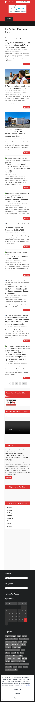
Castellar (9, 526)
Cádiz (25, 641)
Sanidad (25, 666)
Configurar (17, 698)
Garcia (22, 650)
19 (12, 616)
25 (9, 620)
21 (19, 616)
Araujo (19, 636)
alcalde (7, 636)
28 (19, 620)
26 (12, 620)
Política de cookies (24, 685)
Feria (19, 647)
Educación (8, 647)
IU (17, 653)
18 (9, 616)
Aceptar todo (18, 689)
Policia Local (15, 664)
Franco (17, 650)
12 (12, 613)
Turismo (15, 669)
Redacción (17, 49)
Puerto (15, 666)
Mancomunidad (17, 658)
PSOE (10, 666)
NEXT (24, 383)
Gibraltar (9, 507)
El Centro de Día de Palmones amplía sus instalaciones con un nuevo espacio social (17, 322)
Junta (21, 653)
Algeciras (9, 515)
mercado (24, 658)
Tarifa (8, 521)
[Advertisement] (17, 549)
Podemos (8, 664)
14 (19, 613)
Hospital (14, 653)
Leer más (26, 64)
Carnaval (26, 639)
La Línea (9, 510)
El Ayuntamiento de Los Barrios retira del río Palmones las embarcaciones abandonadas (17, 88)
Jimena (9, 523)
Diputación (22, 644)
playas (18, 661)
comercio (14, 641)
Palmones (22, 29)
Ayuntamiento (9, 639)
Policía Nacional (24, 664)
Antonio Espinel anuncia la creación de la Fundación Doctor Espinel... (16, 457)
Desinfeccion (15, 644)
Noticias (7, 51)
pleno (23, 661)
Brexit (20, 639)
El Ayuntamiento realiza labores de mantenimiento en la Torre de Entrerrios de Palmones (17, 45)
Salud (20, 666)
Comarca (8, 641)
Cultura (20, 641)
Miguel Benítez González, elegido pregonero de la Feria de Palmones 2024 (16, 199)
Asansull (24, 636)
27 (16, 620)
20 (16, 616)
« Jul (6, 625)
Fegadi (14, 647)
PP (6, 666)
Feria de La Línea (10, 650)
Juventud (8, 655)
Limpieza (20, 655)
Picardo (13, 661)
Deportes (8, 644)
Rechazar (17, 693)
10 (6, 613)
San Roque (10, 513)
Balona (16, 639)
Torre (7, 32)
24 (6, 620)
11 (9, 613)
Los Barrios (24, 49)
